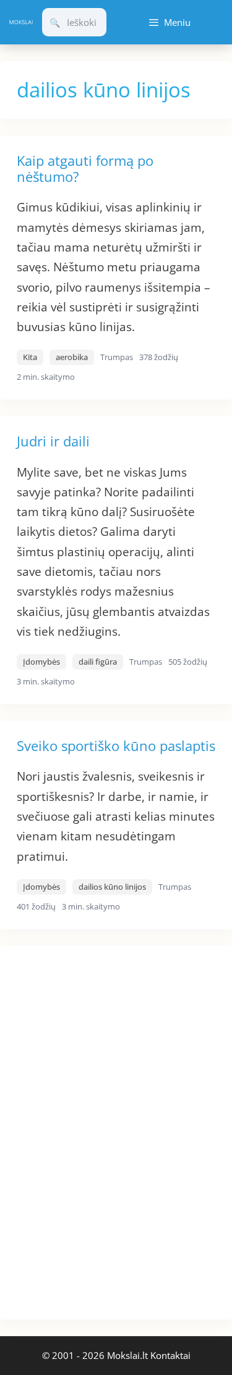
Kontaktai (170, 1355)
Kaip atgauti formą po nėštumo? (85, 168)
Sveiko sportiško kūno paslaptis (116, 745)
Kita (30, 357)
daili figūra (98, 661)
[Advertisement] (93, 1131)
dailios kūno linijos (112, 886)
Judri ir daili (53, 441)
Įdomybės (41, 661)
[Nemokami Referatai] (21, 22)
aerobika (72, 357)
